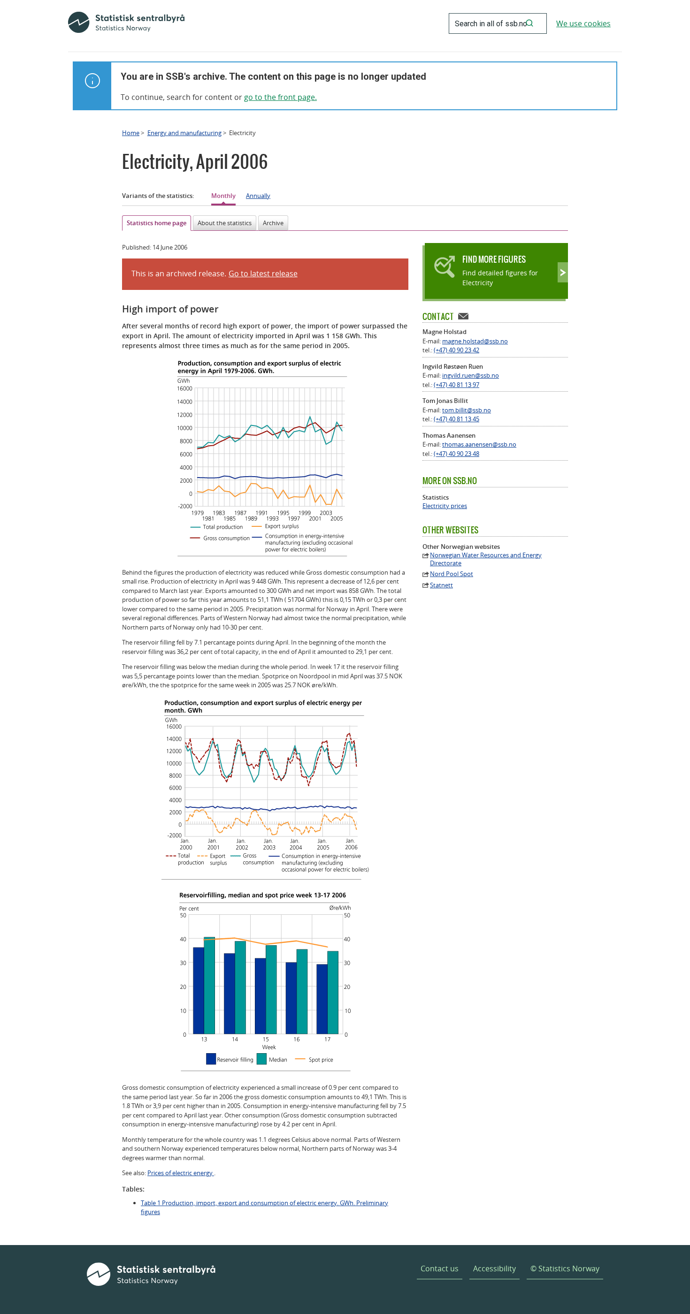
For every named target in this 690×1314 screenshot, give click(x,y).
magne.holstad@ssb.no (475, 341)
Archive (273, 223)
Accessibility (494, 1268)
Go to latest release (263, 273)
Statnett (441, 585)
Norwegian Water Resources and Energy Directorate (486, 559)
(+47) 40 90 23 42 (456, 350)
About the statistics (225, 223)
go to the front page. (280, 97)
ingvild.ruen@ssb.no (470, 375)
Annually (258, 195)
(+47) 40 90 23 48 (456, 453)
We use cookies (583, 23)
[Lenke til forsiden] (126, 23)
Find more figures (494, 259)
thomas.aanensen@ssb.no (479, 444)
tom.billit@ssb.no (466, 410)
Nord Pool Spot (451, 574)
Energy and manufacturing (184, 133)
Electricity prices (444, 506)
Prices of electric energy (180, 1173)
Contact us (440, 1268)
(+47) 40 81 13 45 (456, 419)
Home (130, 133)
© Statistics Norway (564, 1268)
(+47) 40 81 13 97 (456, 384)
